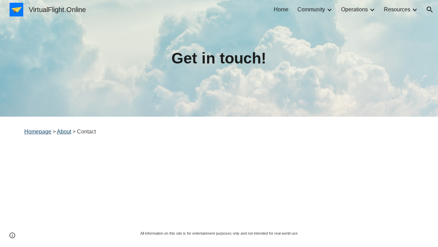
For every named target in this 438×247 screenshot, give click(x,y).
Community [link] (311, 9)
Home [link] (281, 9)
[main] (219, 58)
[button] (430, 9)
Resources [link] (397, 9)
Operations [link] (354, 9)
